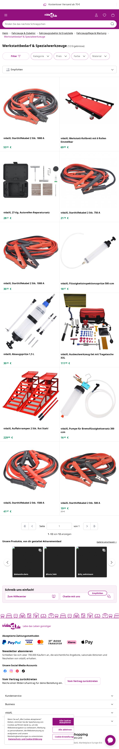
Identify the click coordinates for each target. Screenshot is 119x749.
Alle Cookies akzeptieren (65, 721)
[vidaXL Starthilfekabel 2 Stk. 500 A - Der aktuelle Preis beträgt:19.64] (88, 470)
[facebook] (5, 671)
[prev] (32, 526)
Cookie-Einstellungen (65, 736)
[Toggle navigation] (5, 15)
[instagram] (11, 671)
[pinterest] (17, 671)
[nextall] (94, 526)
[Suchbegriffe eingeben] (112, 24)
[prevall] (25, 526)
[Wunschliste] (104, 15)
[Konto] (96, 15)
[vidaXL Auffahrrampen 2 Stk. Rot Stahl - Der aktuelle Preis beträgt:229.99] (30, 395)
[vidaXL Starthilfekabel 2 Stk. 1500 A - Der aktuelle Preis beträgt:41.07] (30, 470)
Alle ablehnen (65, 729)
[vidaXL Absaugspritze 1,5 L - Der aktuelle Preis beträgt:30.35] (30, 321)
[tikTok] (23, 671)
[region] (39, 729)
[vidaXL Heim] (50, 15)
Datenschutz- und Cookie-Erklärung (25, 739)
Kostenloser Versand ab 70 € (64, 4)
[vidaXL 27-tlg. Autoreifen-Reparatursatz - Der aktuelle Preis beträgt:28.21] (30, 179)
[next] (87, 526)
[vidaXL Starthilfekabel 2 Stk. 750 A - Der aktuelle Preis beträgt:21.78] (88, 180)
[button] (27, 562)
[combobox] (59, 24)
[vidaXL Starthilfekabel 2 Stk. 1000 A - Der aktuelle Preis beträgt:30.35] (30, 250)
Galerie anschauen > (107, 542)
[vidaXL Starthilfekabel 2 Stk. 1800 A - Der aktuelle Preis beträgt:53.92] (30, 105)
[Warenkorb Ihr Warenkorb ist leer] (113, 15)
